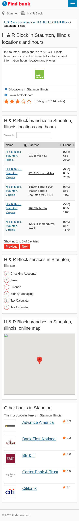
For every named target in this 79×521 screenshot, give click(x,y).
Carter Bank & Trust (40, 472)
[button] (39, 360)
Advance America (38, 422)
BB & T (28, 455)
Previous (11, 246)
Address (34, 144)
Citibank (29, 488)
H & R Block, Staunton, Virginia (14, 173)
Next (25, 246)
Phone (67, 144)
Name (9, 144)
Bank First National (39, 439)
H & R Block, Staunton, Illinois (14, 155)
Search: (9, 135)
